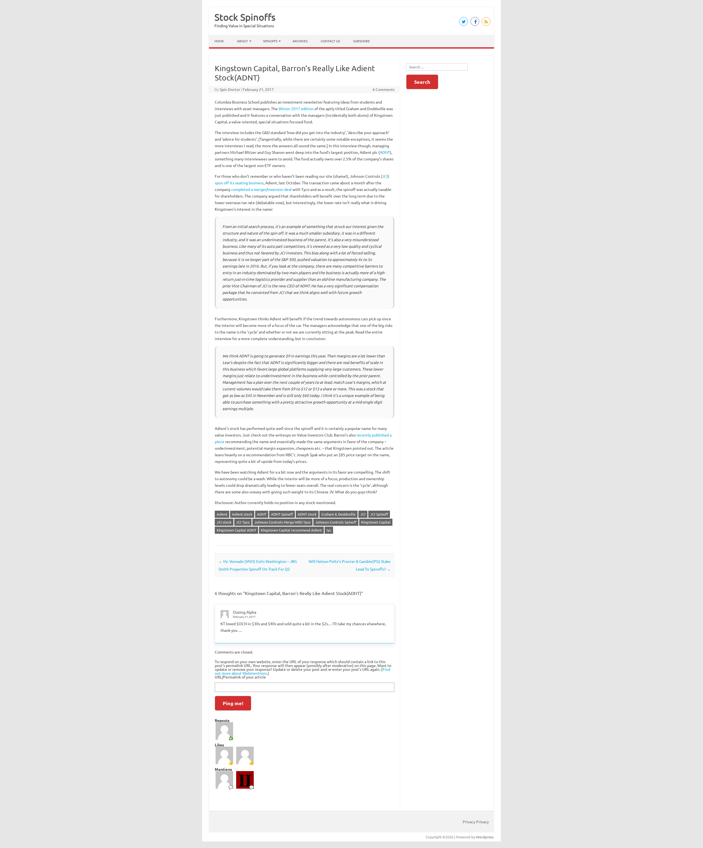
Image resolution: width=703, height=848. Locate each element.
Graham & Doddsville (338, 514)
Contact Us (330, 41)
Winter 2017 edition (296, 108)
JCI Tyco (243, 522)
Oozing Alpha (244, 612)
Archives (300, 41)
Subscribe (361, 41)
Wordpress (485, 837)
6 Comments (384, 89)
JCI (385, 176)
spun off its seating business (239, 182)
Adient (222, 514)
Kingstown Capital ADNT (236, 530)
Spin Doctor (230, 89)
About (242, 41)
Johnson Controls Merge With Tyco (282, 522)
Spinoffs (270, 41)
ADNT (385, 152)
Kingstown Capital (375, 522)
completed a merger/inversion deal (261, 189)
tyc (329, 530)
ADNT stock (307, 514)
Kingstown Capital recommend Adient (291, 530)
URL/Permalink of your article (240, 677)
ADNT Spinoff (282, 514)
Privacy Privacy (476, 821)
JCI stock (224, 522)
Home (219, 41)
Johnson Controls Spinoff (335, 522)
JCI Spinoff (379, 514)
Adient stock (242, 514)
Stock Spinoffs (244, 17)
